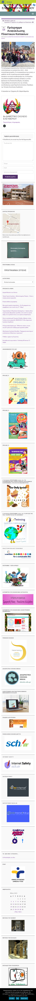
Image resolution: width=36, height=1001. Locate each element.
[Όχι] (34, 994)
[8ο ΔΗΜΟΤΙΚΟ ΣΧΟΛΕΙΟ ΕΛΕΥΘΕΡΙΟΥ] (12, 106)
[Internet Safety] (18, 764)
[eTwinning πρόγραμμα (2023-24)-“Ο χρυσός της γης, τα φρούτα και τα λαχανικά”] (15, 530)
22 (18, 907)
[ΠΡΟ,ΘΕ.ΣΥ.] (18, 425)
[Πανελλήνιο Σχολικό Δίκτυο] (18, 743)
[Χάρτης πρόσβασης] (11, 223)
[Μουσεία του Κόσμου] (18, 925)
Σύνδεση (9, 2)
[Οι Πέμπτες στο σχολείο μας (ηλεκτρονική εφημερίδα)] (18, 622)
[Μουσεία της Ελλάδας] (18, 949)
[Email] (4, 126)
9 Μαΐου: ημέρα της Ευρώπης (11, 336)
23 (20, 907)
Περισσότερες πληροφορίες (11, 122)
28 (16, 909)
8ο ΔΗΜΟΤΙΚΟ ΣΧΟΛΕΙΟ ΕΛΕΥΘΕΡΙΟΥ (16, 36)
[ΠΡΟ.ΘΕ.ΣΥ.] (18, 460)
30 (20, 909)
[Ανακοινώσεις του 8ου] (18, 360)
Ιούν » (20, 912)
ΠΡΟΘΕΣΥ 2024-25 (9, 20)
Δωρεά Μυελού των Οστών (10, 292)
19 (11, 907)
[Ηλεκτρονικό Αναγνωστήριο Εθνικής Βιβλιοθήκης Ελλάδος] (16, 703)
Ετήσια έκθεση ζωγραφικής (10, 301)
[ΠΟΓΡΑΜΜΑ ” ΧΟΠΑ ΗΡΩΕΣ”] (16, 577)
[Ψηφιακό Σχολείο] (18, 651)
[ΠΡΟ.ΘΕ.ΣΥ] (18, 390)
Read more (24, 998)
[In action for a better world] (18, 554)
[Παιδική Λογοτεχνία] (18, 723)
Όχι (18, 998)
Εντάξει (12, 998)
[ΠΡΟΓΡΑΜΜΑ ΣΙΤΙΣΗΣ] (15, 270)
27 (13, 909)
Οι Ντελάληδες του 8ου (9, 857)
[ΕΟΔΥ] (18, 874)
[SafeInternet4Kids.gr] (18, 813)
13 (13, 904)
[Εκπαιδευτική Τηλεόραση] (18, 977)
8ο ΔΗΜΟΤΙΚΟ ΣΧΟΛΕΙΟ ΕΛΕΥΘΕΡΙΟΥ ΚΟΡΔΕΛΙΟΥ (18, 6)
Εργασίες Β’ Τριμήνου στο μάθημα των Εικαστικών (18, 22)
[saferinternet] (18, 787)
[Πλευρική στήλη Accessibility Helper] (34, 5)
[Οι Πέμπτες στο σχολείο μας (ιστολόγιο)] (18, 599)
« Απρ (16, 912)
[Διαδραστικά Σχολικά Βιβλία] (18, 678)
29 (18, 909)
